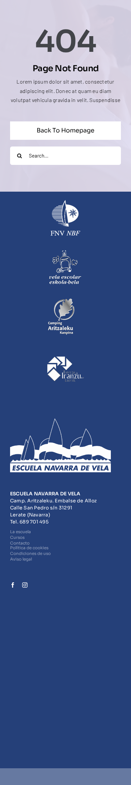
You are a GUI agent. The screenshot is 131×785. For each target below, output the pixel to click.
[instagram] (25, 585)
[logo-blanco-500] (60, 421)
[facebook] (12, 585)
